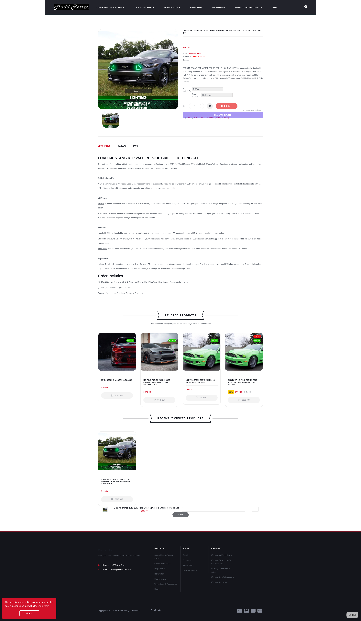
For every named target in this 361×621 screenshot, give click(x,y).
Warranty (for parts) (219, 582)
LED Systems (160, 579)
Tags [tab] (135, 146)
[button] (101, 352)
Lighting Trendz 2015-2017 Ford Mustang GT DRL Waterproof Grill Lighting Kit (117, 481)
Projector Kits (160, 569)
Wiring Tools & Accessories (165, 584)
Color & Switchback (162, 564)
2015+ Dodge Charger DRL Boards (116, 380)
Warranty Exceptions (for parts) (221, 570)
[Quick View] (102, 347)
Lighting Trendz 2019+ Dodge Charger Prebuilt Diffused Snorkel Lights (156, 382)
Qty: (184, 106)
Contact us (187, 560)
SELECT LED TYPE (187, 89)
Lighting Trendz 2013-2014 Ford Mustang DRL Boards (200, 381)
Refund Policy (188, 565)
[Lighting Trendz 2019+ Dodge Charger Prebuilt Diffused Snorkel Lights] (159, 352)
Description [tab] (104, 146)
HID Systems (159, 574)
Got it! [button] (29, 613)
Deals (156, 589)
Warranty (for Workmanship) (222, 577)
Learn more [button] (43, 606)
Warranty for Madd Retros (221, 555)
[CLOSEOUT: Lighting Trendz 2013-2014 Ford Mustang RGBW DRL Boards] (244, 352)
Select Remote (195, 95)
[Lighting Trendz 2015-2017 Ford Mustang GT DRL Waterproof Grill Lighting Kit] (110, 119)
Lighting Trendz (195, 53)
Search (185, 555)
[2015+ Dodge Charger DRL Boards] (117, 352)
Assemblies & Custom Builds (163, 557)
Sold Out (226, 106)
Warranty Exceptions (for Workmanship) (221, 562)
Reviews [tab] (122, 146)
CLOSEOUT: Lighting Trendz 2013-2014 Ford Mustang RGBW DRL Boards (243, 382)
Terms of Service (190, 570)
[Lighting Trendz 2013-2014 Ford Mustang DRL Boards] (201, 352)
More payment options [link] (252, 110)
